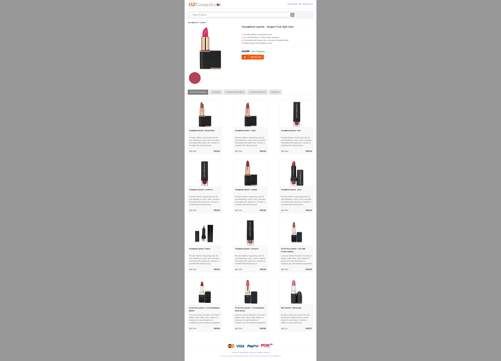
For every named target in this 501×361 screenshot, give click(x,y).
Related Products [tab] (198, 92)
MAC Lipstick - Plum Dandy (291, 308)
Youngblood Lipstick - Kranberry (201, 190)
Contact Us (235, 352)
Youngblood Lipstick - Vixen (291, 190)
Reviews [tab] (275, 92)
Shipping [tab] (216, 92)
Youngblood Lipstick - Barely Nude (201, 131)
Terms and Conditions (256, 352)
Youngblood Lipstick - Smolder (246, 190)
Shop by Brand (292, 4)
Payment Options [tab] (258, 92)
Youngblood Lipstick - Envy (291, 131)
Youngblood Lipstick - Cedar (245, 131)
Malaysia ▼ (277, 356)
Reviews (266, 352)
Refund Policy (244, 352)
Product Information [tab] (235, 92)
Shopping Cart (307, 4)
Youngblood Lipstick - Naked (199, 249)
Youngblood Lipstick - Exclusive (246, 249)
